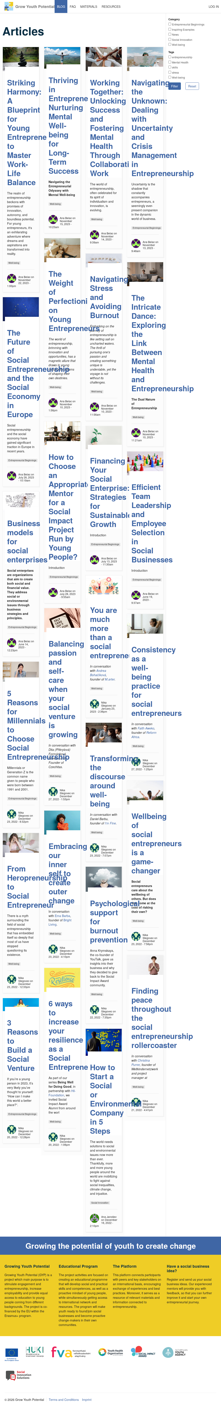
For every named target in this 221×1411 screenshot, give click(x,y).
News (175, 34)
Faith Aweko (146, 728)
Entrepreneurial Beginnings (188, 24)
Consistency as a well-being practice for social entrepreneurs (156, 681)
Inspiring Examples (183, 29)
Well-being (178, 44)
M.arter (110, 679)
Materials (88, 6)
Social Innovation (182, 39)
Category (174, 19)
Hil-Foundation (62, 1093)
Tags (171, 52)
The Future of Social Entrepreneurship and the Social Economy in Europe (38, 373)
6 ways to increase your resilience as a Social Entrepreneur (72, 1035)
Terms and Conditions (64, 1399)
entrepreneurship (182, 57)
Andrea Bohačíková (98, 672)
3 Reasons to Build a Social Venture (22, 1045)
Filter (174, 86)
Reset (192, 86)
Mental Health (180, 62)
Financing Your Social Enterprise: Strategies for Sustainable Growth (111, 492)
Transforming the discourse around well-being (114, 781)
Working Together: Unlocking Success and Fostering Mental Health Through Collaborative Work (113, 127)
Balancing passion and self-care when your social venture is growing (66, 689)
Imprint (87, 1399)
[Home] (9, 6)
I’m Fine (110, 823)
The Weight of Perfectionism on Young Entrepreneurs (74, 300)
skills (175, 67)
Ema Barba (62, 916)
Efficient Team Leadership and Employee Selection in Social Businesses (152, 523)
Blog (61, 6)
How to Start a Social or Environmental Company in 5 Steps (116, 1099)
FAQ (73, 6)
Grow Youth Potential (35, 6)
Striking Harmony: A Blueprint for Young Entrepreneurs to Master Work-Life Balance (32, 132)
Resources (111, 6)
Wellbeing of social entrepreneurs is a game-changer (156, 843)
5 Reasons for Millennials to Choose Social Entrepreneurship (38, 725)
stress (175, 72)
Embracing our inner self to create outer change (68, 873)
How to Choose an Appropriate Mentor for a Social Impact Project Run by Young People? (70, 506)
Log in (214, 6)
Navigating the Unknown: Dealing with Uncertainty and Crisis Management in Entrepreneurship (162, 127)
